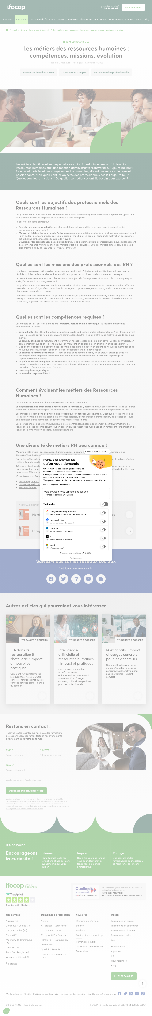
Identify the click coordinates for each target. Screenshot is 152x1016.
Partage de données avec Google (59, 495)
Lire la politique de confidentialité (56, 485)
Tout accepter (76, 558)
